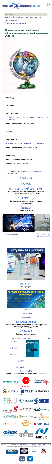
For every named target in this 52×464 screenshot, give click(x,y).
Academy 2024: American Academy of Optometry (25, 143)
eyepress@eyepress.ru (39, 446)
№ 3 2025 (20, 361)
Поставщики (26, 317)
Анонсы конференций (15, 23)
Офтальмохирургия (20, 338)
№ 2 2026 (13, 342)
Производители (26, 313)
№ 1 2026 (13, 348)
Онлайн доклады (11, 234)
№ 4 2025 (13, 355)
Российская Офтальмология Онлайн (33, 444)
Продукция (26, 309)
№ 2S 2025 (20, 367)
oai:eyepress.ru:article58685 (31, 171)
